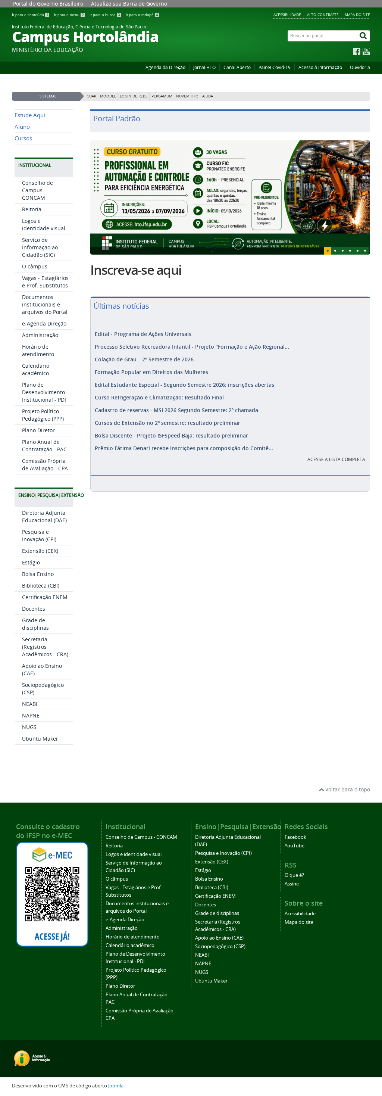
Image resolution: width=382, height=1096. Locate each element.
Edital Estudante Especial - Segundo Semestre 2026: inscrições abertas (184, 384)
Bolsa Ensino (38, 573)
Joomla (115, 1086)
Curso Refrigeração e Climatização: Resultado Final (159, 397)
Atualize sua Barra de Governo (129, 3)
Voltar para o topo (347, 789)
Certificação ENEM (45, 597)
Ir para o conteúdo (30, 15)
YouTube (294, 846)
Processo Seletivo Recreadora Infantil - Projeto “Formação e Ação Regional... (192, 346)
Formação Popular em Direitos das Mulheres (151, 372)
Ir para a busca (105, 15)
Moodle (108, 96)
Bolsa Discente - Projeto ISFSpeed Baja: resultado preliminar (171, 435)
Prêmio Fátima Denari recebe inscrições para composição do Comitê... (184, 448)
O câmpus (34, 266)
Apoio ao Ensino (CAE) (219, 938)
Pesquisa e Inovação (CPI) (39, 535)
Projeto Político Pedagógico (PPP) (43, 415)
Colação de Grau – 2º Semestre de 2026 (144, 359)
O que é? (294, 875)
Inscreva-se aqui (135, 270)
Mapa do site (357, 14)
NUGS (29, 727)
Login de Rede (134, 96)
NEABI (29, 703)
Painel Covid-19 (275, 67)
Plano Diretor (38, 430)
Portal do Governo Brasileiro (48, 3)
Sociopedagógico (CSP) (220, 946)
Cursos (23, 138)
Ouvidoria (360, 67)
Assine (292, 884)
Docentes (33, 608)
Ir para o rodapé (142, 15)
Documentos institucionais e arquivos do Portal (45, 304)
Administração (40, 335)
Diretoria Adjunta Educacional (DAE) (44, 516)
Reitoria (31, 209)
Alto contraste (323, 14)
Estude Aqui (30, 115)
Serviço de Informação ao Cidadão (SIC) (40, 247)
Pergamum (161, 96)
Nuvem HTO (187, 96)
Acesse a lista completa (336, 459)
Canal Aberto (237, 67)
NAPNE (31, 715)
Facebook (295, 837)
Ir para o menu (69, 15)
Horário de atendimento (38, 350)
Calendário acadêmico (35, 369)
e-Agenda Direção (44, 323)
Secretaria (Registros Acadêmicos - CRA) (45, 647)
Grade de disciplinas (35, 624)
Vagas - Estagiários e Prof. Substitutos (45, 281)
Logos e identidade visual (43, 224)
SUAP (91, 96)
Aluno (22, 126)
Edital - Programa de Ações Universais (143, 333)
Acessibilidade (287, 14)
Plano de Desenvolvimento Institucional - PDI (44, 392)
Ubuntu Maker (40, 738)
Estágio (31, 562)
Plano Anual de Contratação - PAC (44, 445)
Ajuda (207, 96)
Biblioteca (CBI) (40, 585)
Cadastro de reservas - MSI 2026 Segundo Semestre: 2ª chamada (176, 410)
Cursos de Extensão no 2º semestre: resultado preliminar (167, 422)
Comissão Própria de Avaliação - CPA (45, 464)
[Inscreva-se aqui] (230, 197)
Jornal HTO (204, 67)
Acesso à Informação (320, 67)
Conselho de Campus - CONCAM (37, 190)
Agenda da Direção (165, 67)
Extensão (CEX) (40, 550)
